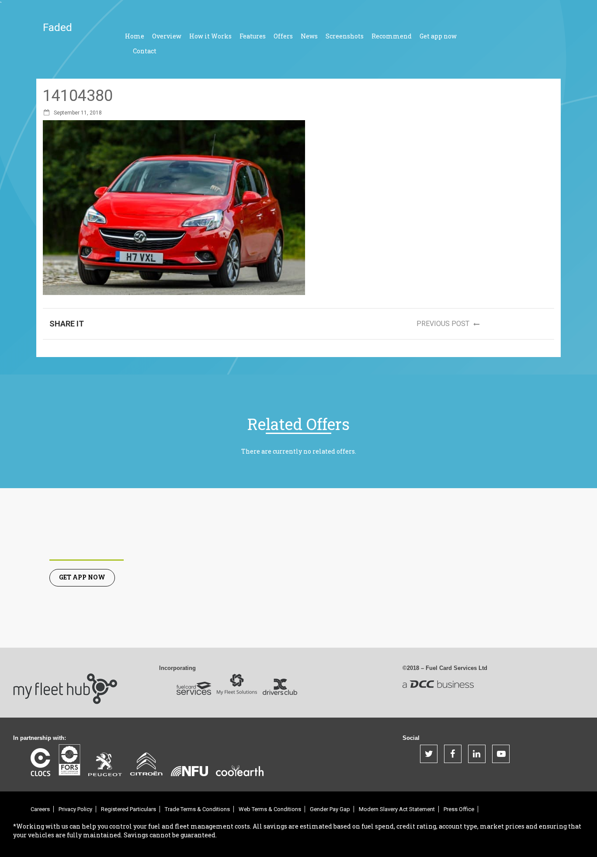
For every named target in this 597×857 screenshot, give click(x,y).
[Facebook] (453, 754)
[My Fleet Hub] (65, 682)
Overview (166, 36)
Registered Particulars (128, 809)
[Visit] (69, 760)
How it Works (210, 36)
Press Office (459, 809)
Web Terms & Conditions (270, 809)
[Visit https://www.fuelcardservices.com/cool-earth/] (240, 770)
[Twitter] (428, 754)
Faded (57, 27)
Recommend (391, 36)
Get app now (438, 36)
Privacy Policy (75, 809)
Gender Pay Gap (330, 809)
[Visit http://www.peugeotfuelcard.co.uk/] (105, 764)
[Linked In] (477, 754)
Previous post (444, 323)
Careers (40, 809)
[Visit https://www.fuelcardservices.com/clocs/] (40, 762)
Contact (144, 51)
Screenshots (345, 36)
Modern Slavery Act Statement (397, 809)
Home (134, 36)
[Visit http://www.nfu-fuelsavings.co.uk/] (189, 771)
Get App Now (82, 577)
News (309, 36)
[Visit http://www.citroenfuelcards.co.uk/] (146, 764)
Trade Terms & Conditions (197, 809)
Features (252, 36)
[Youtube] (501, 754)
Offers (283, 36)
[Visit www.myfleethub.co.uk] (194, 688)
